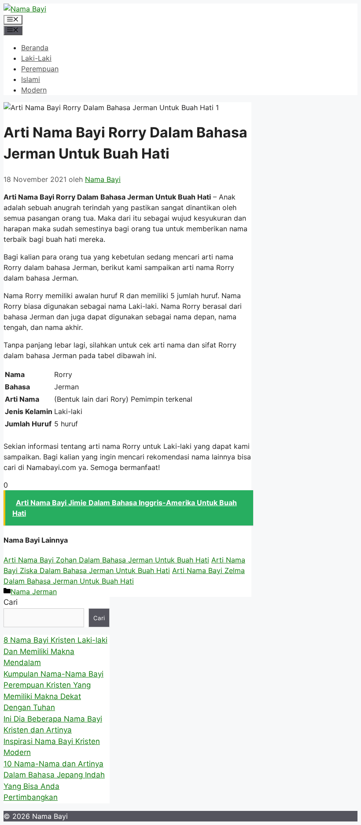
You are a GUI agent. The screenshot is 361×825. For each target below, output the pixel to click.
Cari (11, 602)
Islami (30, 79)
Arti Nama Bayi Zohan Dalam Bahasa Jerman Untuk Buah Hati (106, 559)
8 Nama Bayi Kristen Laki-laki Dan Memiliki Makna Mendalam (55, 651)
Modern (34, 89)
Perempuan (40, 68)
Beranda (34, 47)
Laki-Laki (36, 58)
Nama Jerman (34, 591)
